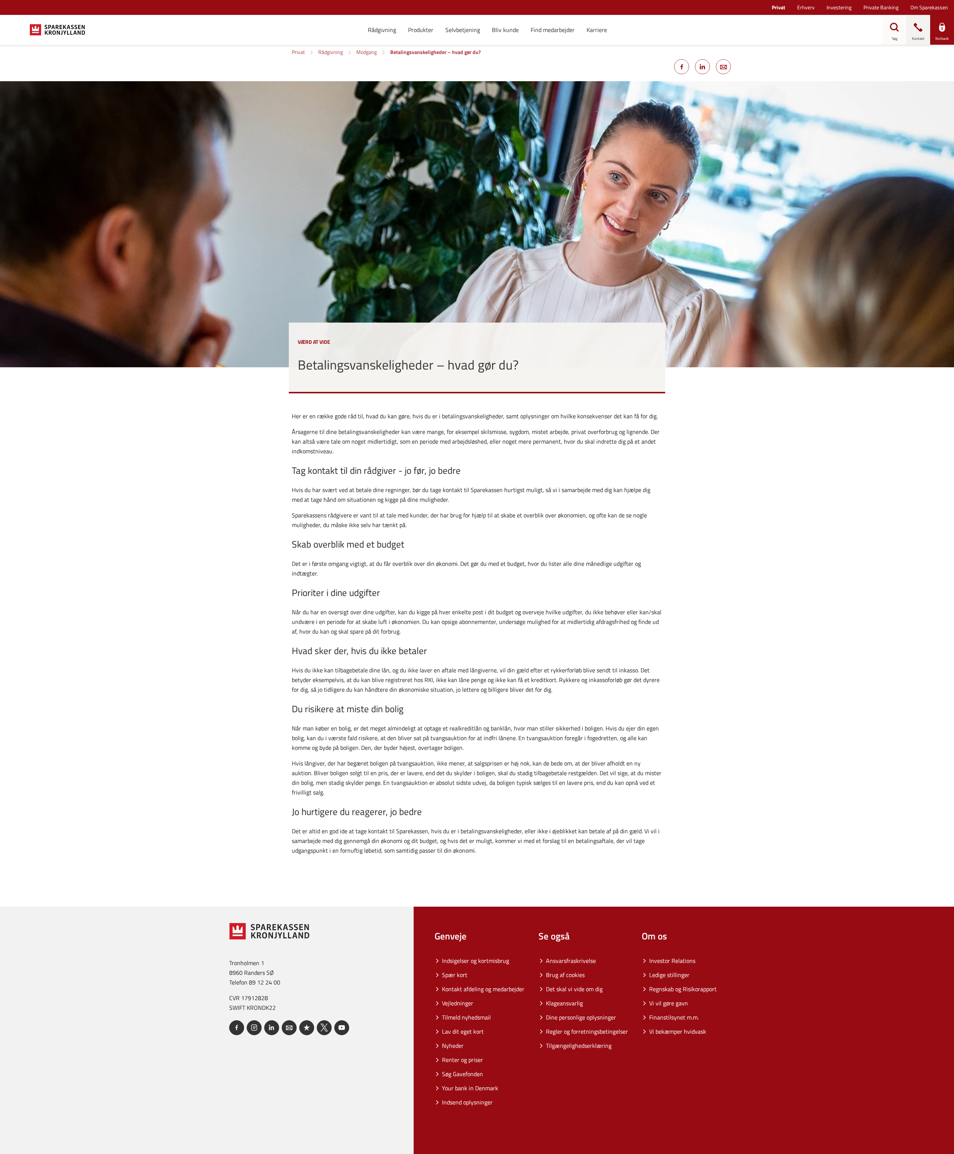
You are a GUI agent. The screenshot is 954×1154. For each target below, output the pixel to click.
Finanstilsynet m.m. (674, 1017)
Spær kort (454, 974)
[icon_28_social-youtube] (341, 1027)
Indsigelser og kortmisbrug (475, 960)
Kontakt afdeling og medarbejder (483, 989)
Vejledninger (457, 1003)
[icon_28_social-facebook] (236, 1027)
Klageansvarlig (564, 1003)
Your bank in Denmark (470, 1088)
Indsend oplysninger (467, 1102)
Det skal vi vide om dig (574, 989)
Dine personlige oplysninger (581, 1017)
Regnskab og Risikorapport (683, 989)
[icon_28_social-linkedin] (271, 1027)
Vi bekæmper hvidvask (677, 1031)
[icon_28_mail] (289, 1027)
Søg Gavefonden (462, 1073)
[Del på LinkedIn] (702, 66)
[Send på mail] (723, 66)
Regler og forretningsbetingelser (587, 1031)
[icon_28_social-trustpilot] (306, 1027)
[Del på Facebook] (681, 66)
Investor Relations (672, 960)
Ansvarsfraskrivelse (571, 960)
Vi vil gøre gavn (668, 1003)
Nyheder (453, 1045)
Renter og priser (462, 1059)
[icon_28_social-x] (324, 1027)
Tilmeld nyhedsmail (466, 1017)
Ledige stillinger (669, 974)
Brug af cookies (565, 974)
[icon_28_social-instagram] (254, 1027)
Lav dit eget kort (463, 1031)
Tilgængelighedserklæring (579, 1045)
